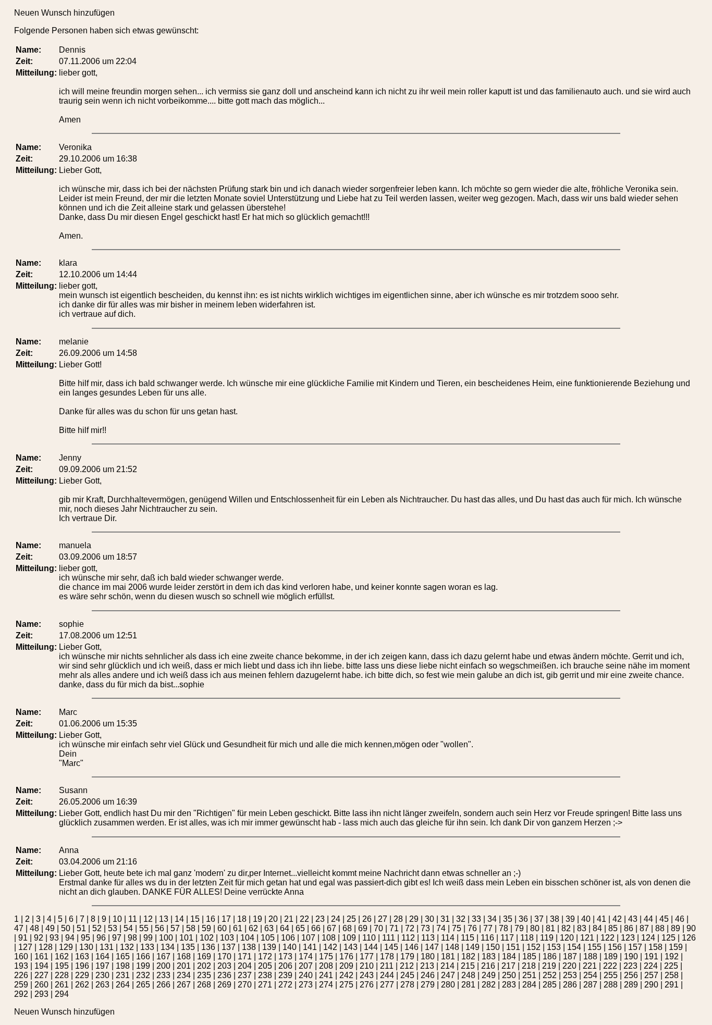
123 (628, 937)
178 (387, 956)
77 (488, 928)
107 (308, 937)
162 (62, 956)
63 (269, 928)
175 (326, 956)
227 (41, 975)
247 (448, 975)
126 (689, 937)
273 (306, 984)
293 (41, 994)
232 (143, 975)
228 (62, 975)
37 (539, 919)
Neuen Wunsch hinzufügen (64, 12)
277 (387, 984)
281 (468, 984)
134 (168, 947)
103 (227, 937)
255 (611, 975)
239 (285, 975)
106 (288, 937)
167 (163, 956)
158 (655, 947)
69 (362, 928)
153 (554, 947)
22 (304, 919)
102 (207, 937)
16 (210, 919)
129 (66, 947)
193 (21, 965)
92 (38, 937)
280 (448, 984)
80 (534, 928)
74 (441, 928)
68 (347, 928)
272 (285, 984)
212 (407, 965)
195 (62, 965)
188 (590, 956)
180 (428, 956)
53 (112, 928)
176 (346, 956)
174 (306, 956)
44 (648, 919)
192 (672, 956)
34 (492, 919)
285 (550, 984)
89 (675, 928)
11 (132, 919)
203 (224, 965)
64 (284, 928)
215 (468, 965)
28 (398, 919)
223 (630, 965)
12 (148, 919)
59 (206, 928)
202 (204, 965)
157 (635, 947)
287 (590, 984)
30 (429, 919)
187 (570, 956)
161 (41, 956)
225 (671, 965)
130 (86, 947)
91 (23, 937)
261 (62, 984)
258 (672, 975)
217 (508, 965)
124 (648, 937)
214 (447, 965)
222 (610, 965)
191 (651, 956)
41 (601, 919)
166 (143, 956)
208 (326, 965)
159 (676, 947)
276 (367, 984)
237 (245, 975)
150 (493, 947)
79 (519, 928)
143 (350, 947)
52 (97, 928)
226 (21, 975)
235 (204, 975)
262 (82, 984)
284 (529, 984)
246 (428, 975)
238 (265, 975)
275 (346, 984)
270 (245, 984)
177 (367, 956)
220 (569, 965)
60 (222, 928)
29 (414, 919)
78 (503, 928)
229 (82, 975)
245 (407, 975)
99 (148, 937)
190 (631, 956)
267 (184, 984)
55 (144, 928)
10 (117, 919)
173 (285, 956)
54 (128, 928)
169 (204, 956)
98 (132, 937)
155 (594, 947)
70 (378, 928)
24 (335, 919)
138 (249, 947)
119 (547, 937)
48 (34, 928)
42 (617, 919)
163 (82, 956)
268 (204, 984)
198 (123, 965)
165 (123, 956)
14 (179, 919)
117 (507, 937)
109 (349, 937)
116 (487, 937)
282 (489, 984)
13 (163, 919)
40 (586, 919)
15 (195, 919)
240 (306, 975)
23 (320, 919)
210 (367, 965)
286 (570, 984)
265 (143, 984)
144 (371, 947)
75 (456, 928)
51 (81, 928)
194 (41, 965)
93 (54, 937)
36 (523, 919)
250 (509, 975)
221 (590, 965)
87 (644, 928)
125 (668, 937)
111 (388, 937)
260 (41, 984)
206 (285, 965)
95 (85, 937)
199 (143, 965)
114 (448, 937)
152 (533, 947)
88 (660, 928)
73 (425, 928)
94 (70, 937)
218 (529, 965)
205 (265, 965)
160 (21, 956)
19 (257, 919)
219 (549, 965)
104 (247, 937)
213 (427, 965)
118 (527, 937)
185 (529, 956)
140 (290, 947)
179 (407, 956)
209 (346, 965)
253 (570, 975)
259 (21, 984)
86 (628, 928)
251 (529, 975)
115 (467, 937)
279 (428, 984)
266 (163, 984)
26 (367, 919)
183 (489, 956)
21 (288, 919)
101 (186, 937)
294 (62, 994)
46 (679, 919)
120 (567, 937)
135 (188, 947)
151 (513, 947)
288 (611, 984)
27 (382, 919)
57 (175, 928)
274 (326, 984)
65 (300, 928)
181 (448, 956)
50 (65, 928)
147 (432, 947)
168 (184, 956)
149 (472, 947)
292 (21, 994)
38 (554, 919)
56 (159, 928)
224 (651, 965)
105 (268, 937)
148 (452, 947)
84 (597, 928)
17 (226, 919)
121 (587, 937)
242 (346, 975)
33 (476, 919)
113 (428, 937)
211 (387, 965)
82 (566, 928)
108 (329, 937)
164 (102, 956)
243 (367, 975)
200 (163, 965)
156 (615, 947)
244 (387, 975)
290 (651, 984)
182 (468, 956)
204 (245, 965)
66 (316, 928)
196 (82, 965)
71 (394, 928)
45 (664, 919)
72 (409, 928)
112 (408, 937)
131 (107, 947)
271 (265, 984)
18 (242, 919)
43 (632, 919)
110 (369, 937)
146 (411, 947)
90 (691, 928)
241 (326, 975)
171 (245, 956)
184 (509, 956)
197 (102, 965)
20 (273, 919)
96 (101, 937)
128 (46, 947)
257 (651, 975)
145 (391, 947)
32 (460, 919)
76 (472, 928)
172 (265, 956)
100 (166, 937)
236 (224, 975)
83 (581, 928)
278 (407, 984)
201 (184, 965)
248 (468, 975)
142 (330, 947)
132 (127, 947)
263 (102, 984)
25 (351, 919)
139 (269, 947)
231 (123, 975)
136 (208, 947)
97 (116, 937)
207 (306, 965)
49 (50, 928)
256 (631, 975)
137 (229, 947)
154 (574, 947)
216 (488, 965)
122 (607, 937)
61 (237, 928)
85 (613, 928)
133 (147, 947)
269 (224, 984)
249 (489, 975)
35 (507, 919)
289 (631, 984)
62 (253, 928)
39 (570, 919)
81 (550, 928)
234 (184, 975)
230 (102, 975)
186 (550, 956)
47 (18, 928)
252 (550, 975)
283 (509, 984)
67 (331, 928)
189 (611, 956)
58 (190, 928)
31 (445, 919)
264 (123, 984)
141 (310, 947)
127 (25, 947)
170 (224, 956)
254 (590, 975)
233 (163, 975)
